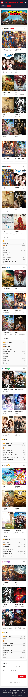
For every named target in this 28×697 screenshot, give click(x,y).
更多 (24, 166)
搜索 (9, 5)
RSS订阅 (23, 690)
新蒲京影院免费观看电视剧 (11, 2)
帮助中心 (14, 690)
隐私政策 (18, 690)
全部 (24, 28)
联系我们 (9, 690)
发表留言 (22, 676)
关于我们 (4, 690)
